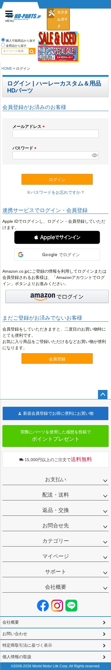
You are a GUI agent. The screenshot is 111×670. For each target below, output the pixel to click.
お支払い (55, 479)
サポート (55, 572)
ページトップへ (102, 394)
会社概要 (55, 587)
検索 (32, 51)
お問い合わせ (14, 633)
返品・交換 (55, 510)
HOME (6, 68)
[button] (57, 237)
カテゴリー (55, 541)
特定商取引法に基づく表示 (27, 645)
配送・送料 (55, 495)
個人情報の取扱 (16, 656)
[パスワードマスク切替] (94, 155)
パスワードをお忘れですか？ (58, 192)
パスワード (25, 148)
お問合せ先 (55, 525)
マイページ (55, 556)
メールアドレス (29, 126)
